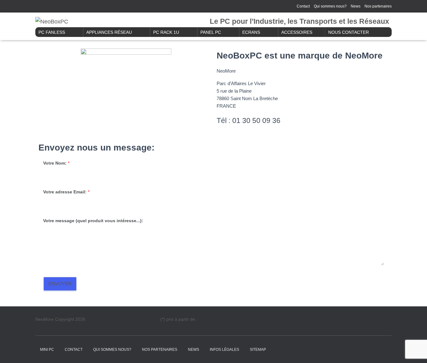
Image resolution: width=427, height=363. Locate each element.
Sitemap (258, 349)
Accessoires (296, 32)
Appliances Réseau (109, 32)
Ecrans (251, 32)
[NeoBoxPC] (52, 21)
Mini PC (47, 349)
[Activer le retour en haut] (415, 350)
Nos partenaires (378, 6)
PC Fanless (51, 32)
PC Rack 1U (166, 32)
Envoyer (60, 283)
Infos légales (224, 349)
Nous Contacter (348, 32)
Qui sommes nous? (330, 6)
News (355, 6)
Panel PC (210, 32)
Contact (303, 6)
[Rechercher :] (67, 5)
